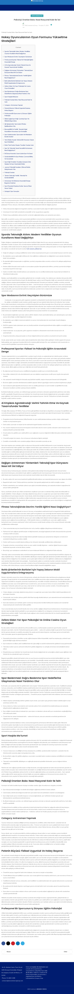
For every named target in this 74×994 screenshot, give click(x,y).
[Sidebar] (2, 300)
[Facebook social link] (3, 943)
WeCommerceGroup (31, 25)
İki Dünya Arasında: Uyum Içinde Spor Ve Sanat (19, 153)
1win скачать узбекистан (34, 249)
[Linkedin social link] (18, 943)
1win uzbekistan (37, 15)
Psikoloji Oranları (10, 172)
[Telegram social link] (23, 943)
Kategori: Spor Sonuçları (12, 191)
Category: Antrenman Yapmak (14, 105)
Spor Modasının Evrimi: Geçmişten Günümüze (18, 56)
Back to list (37, 952)
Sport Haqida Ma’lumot (11, 96)
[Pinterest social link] (13, 943)
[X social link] (8, 943)
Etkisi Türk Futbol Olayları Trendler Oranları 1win (19, 145)
